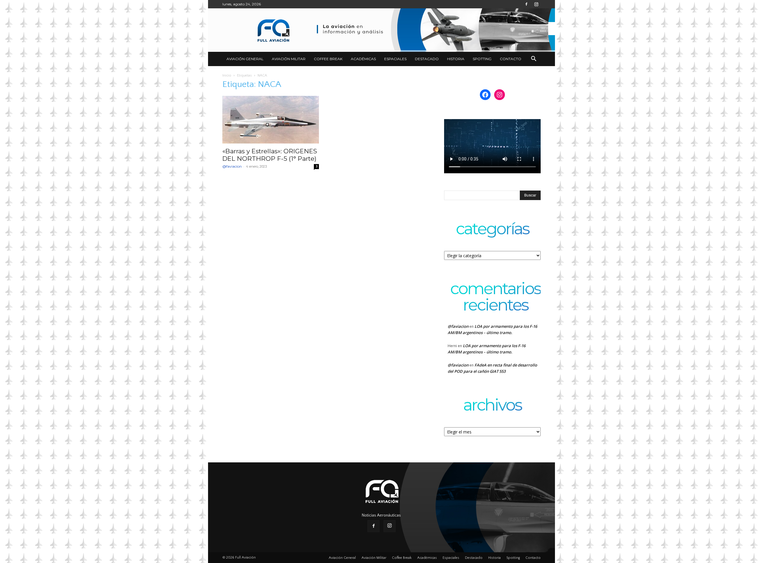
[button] (533, 59)
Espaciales (395, 59)
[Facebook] (526, 4)
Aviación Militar (288, 59)
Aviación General (245, 59)
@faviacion (232, 166)
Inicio (226, 75)
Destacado (427, 59)
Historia (455, 59)
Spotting (482, 59)
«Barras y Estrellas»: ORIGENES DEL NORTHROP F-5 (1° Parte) (269, 154)
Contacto (510, 59)
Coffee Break (328, 59)
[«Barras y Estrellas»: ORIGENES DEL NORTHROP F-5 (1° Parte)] (270, 120)
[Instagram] (536, 4)
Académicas (363, 59)
